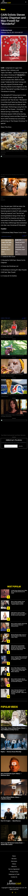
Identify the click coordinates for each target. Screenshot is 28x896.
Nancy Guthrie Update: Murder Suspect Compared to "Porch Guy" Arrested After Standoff (19, 680)
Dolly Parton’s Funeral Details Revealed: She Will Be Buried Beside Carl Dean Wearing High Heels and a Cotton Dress (18, 647)
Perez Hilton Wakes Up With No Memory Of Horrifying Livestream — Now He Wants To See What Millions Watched (19, 669)
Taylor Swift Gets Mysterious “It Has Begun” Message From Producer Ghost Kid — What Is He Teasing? (18, 691)
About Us (14, 866)
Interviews (14, 861)
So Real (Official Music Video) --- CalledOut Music (11, 798)
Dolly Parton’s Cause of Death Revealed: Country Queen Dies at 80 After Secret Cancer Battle (18, 614)
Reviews (14, 858)
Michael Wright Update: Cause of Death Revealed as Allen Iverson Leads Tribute (18, 636)
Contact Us (14, 877)
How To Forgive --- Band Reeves (11, 821)
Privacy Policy (14, 872)
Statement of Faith (14, 874)
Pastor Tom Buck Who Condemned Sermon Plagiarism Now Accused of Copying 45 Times (19, 658)
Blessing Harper (7, 30)
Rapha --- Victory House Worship (11, 751)
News (14, 856)
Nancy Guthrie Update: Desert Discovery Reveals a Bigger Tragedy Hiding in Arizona (18, 603)
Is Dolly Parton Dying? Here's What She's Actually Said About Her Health (19, 592)
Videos (14, 864)
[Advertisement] (14, 577)
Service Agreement (14, 869)
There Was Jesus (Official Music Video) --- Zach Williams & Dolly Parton (14, 728)
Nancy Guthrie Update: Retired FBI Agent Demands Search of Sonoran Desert (19, 625)
